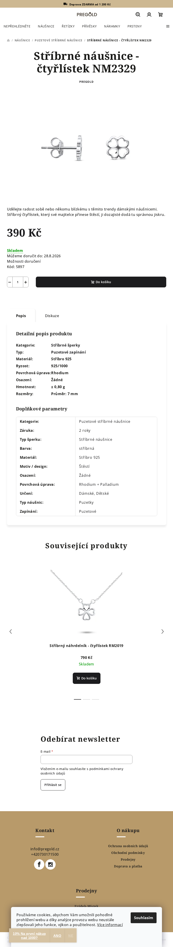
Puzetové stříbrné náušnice (104, 421)
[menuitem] (17, 26)
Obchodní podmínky (128, 852)
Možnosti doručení (24, 261)
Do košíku (103, 282)
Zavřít (32, 298)
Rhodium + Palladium (99, 484)
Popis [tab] (21, 315)
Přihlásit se (52, 785)
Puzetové (87, 511)
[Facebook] (39, 864)
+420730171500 (45, 854)
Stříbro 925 (89, 457)
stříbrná (86, 448)
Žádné (85, 475)
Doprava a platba (128, 866)
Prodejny (128, 859)
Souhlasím (143, 917)
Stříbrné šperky (65, 345)
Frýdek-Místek (86, 906)
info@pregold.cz (44, 848)
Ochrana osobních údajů (128, 846)
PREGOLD (86, 82)
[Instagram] (50, 864)
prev (10, 631)
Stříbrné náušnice (95, 439)
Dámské (86, 493)
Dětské (102, 493)
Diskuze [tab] (52, 315)
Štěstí (84, 466)
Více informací (110, 924)
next (162, 631)
